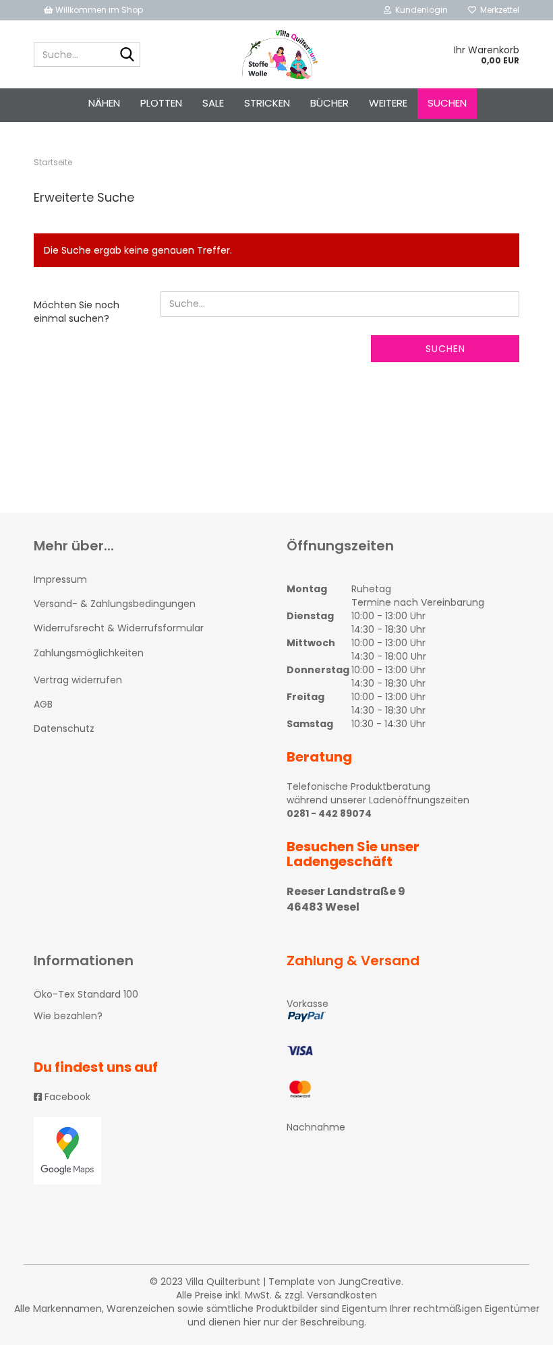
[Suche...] (127, 55)
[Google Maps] (150, 1150)
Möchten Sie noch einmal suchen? (76, 311)
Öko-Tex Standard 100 (86, 994)
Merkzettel (497, 10)
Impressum (60, 579)
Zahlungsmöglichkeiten (89, 653)
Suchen (447, 103)
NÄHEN (104, 103)
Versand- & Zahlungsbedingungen (115, 603)
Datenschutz (64, 728)
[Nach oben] (516, 1324)
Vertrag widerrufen (78, 680)
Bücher (329, 103)
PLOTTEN (161, 103)
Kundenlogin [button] (419, 10)
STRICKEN (267, 103)
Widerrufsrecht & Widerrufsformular (119, 628)
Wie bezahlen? (68, 1016)
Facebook (66, 1097)
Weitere (388, 103)
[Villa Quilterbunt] (277, 54)
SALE (213, 103)
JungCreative (369, 1281)
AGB (43, 704)
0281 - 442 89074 (329, 813)
